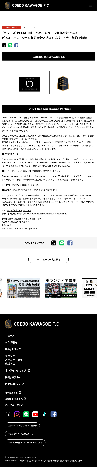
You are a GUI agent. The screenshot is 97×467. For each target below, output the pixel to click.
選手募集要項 (11, 392)
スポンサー (11, 356)
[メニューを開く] (90, 5)
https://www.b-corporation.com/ (23, 184)
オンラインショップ (15, 370)
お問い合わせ (12, 384)
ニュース (10, 335)
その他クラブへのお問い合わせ (20, 434)
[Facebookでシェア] (16, 45)
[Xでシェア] (4, 45)
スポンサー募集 (14, 360)
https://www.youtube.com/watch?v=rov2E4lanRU (42, 213)
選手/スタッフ (13, 349)
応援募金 (10, 363)
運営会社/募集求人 (14, 398)
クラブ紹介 (11, 342)
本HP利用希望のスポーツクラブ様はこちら (25, 442)
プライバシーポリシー (15, 404)
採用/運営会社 (13, 377)
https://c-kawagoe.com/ (19, 210)
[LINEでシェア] (10, 45)
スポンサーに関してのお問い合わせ (22, 425)
